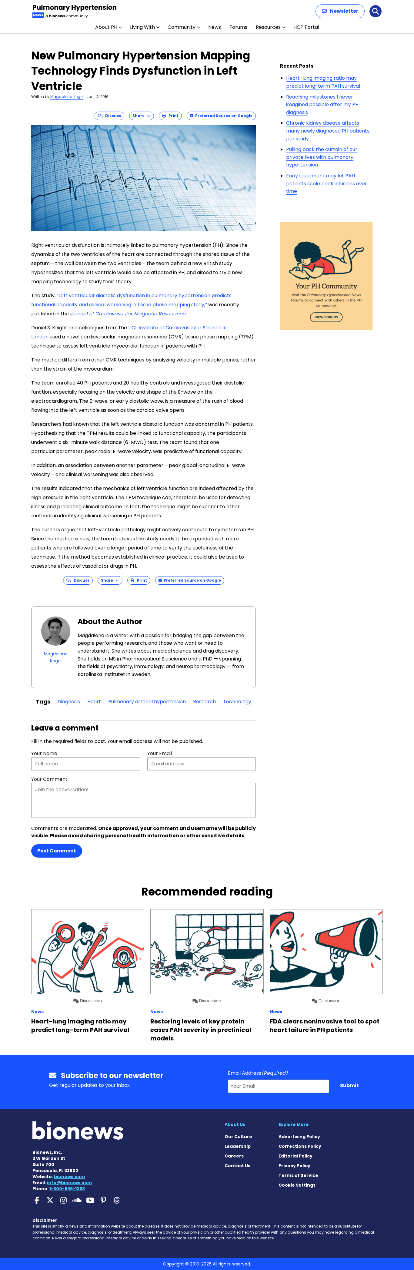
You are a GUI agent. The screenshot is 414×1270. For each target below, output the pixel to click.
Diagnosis (69, 701)
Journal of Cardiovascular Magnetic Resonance (128, 313)
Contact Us (237, 1166)
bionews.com (69, 1177)
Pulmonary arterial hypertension (147, 701)
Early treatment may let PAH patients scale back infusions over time (326, 183)
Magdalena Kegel (66, 96)
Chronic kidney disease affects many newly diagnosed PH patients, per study (328, 130)
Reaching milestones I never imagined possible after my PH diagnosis (322, 104)
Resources (268, 27)
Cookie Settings (297, 1185)
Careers (234, 1156)
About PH (106, 27)
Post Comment (56, 850)
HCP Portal (306, 27)
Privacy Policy (294, 1166)
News (214, 27)
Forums (238, 27)
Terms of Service (298, 1175)
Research (204, 701)
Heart (94, 701)
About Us (235, 1124)
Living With (142, 27)
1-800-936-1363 (67, 1189)
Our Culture (238, 1137)
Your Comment (49, 779)
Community (181, 27)
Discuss (111, 115)
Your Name (44, 753)
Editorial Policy (295, 1156)
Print (172, 115)
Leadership (238, 1146)
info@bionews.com (69, 1183)
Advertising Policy (299, 1137)
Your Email (159, 753)
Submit (349, 1085)
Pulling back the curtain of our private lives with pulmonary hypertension (321, 157)
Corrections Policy (300, 1146)
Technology (237, 701)
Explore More (294, 1124)
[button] (340, 11)
